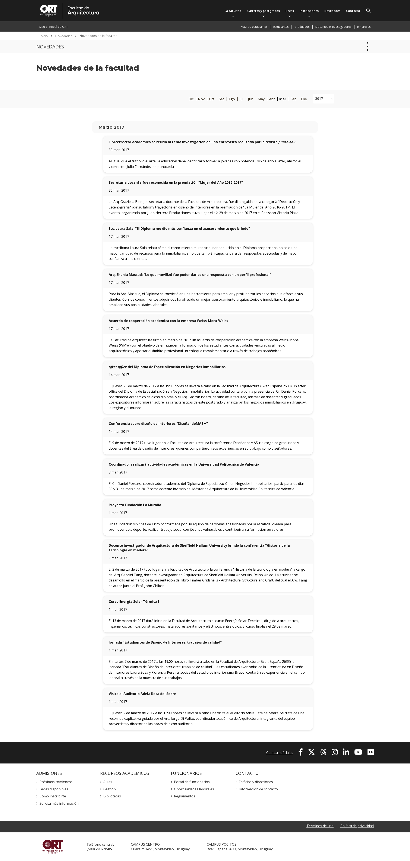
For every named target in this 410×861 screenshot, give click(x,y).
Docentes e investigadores (333, 27)
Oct (211, 99)
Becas (290, 11)
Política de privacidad (357, 825)
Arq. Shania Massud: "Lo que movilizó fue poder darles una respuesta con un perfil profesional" (190, 274)
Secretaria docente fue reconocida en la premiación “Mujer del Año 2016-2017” (176, 182)
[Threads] (323, 752)
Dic (191, 99)
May (261, 99)
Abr (272, 99)
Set (221, 99)
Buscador (368, 10)
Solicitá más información (59, 803)
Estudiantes (281, 27)
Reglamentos (184, 796)
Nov (201, 99)
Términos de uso (320, 825)
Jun (250, 99)
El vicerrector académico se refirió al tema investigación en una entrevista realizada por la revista (202, 142)
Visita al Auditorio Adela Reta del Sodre (142, 693)
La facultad (233, 11)
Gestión (109, 789)
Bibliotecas (112, 796)
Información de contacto (258, 789)
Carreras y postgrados (263, 11)
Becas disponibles (54, 789)
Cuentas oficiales (279, 752)
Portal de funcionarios (192, 781)
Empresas (364, 27)
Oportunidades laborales (194, 789)
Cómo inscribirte (53, 796)
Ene (304, 99)
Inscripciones (309, 11)
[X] (311, 752)
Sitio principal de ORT (53, 27)
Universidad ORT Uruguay (52, 846)
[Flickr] (371, 752)
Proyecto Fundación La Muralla (135, 505)
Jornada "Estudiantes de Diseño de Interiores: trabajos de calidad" (165, 642)
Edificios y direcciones (256, 781)
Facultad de (110, 10)
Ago (231, 99)
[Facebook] (300, 752)
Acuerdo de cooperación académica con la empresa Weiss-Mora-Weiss (168, 320)
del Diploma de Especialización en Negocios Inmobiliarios (167, 366)
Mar (282, 99)
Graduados (302, 27)
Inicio (44, 36)
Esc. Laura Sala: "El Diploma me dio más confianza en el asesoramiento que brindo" (179, 228)
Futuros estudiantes (254, 27)
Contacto (353, 11)
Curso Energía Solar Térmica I (134, 601)
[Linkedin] (346, 752)
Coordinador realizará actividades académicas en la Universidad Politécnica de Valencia (184, 464)
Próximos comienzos (56, 781)
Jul (241, 99)
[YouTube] (358, 752)
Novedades (332, 11)
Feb (293, 99)
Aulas (107, 781)
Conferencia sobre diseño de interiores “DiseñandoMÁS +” (158, 423)
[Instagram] (335, 752)
